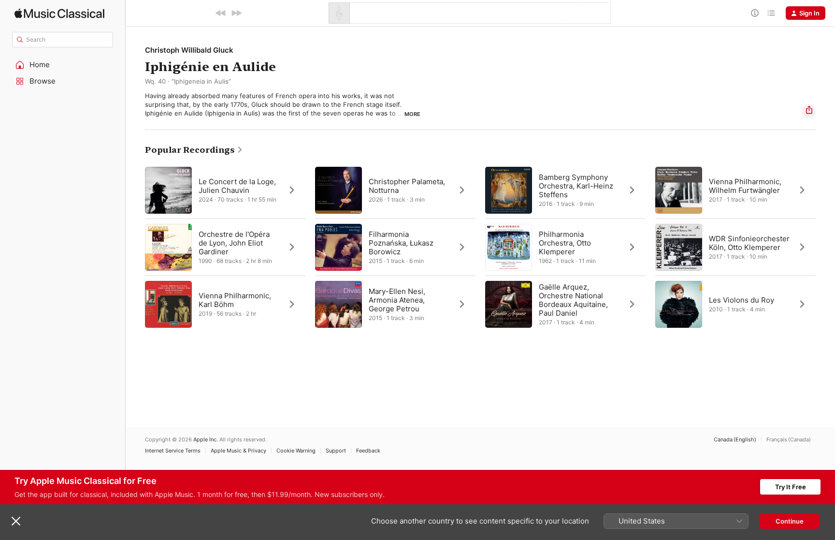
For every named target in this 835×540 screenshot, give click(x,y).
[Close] (16, 521)
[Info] (755, 13)
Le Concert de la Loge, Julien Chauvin (237, 185)
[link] (194, 150)
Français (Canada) (788, 439)
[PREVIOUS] (221, 13)
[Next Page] (825, 247)
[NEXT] (236, 13)
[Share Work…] (809, 111)
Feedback (368, 450)
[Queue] (771, 13)
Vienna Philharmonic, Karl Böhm (235, 299)
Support (336, 450)
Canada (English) (735, 439)
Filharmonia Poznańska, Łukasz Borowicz (401, 242)
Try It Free (790, 487)
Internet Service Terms (173, 450)
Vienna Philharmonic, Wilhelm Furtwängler (745, 185)
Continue (790, 521)
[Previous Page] (135, 247)
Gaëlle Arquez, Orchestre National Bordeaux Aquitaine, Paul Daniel (573, 299)
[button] (63, 65)
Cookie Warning (296, 450)
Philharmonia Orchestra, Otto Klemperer (565, 242)
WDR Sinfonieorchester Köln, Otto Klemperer (749, 242)
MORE (412, 114)
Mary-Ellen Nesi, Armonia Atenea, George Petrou (397, 299)
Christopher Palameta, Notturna (407, 185)
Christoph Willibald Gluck (189, 50)
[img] (59, 13)
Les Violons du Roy (741, 299)
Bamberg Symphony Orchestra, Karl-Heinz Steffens (576, 185)
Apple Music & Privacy (238, 450)
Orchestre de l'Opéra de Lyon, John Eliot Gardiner (234, 242)
